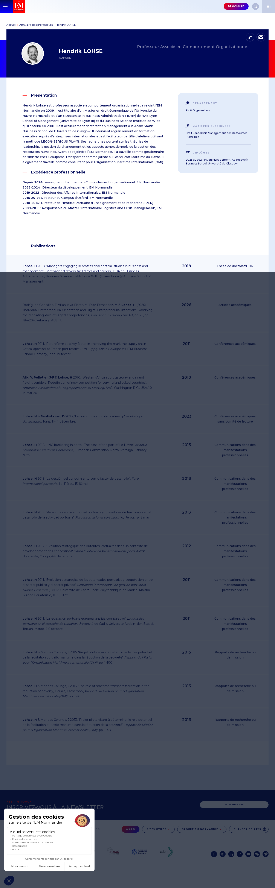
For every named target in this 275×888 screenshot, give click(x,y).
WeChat (257, 854)
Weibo (266, 854)
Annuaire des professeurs (36, 24)
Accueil (11, 24)
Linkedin (231, 854)
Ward (130, 829)
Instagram (223, 854)
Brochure (236, 6)
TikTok (240, 854)
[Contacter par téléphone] (250, 37)
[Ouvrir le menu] (268, 6)
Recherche (255, 6)
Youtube (248, 854)
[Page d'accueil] (28, 6)
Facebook (214, 854)
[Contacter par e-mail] (261, 37)
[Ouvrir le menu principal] (6, 6)
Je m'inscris (234, 804)
